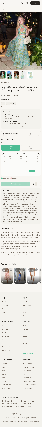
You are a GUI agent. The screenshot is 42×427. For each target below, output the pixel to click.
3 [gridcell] (26, 174)
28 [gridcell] (32, 171)
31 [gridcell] (10, 174)
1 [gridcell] (15, 174)
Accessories (6, 316)
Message (35, 134)
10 (8, 103)
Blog (24, 374)
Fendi (3, 367)
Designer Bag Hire (8, 406)
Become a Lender (29, 367)
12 (3, 103)
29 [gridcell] (37, 171)
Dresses (4, 309)
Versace (4, 371)
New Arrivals (6, 302)
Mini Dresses (27, 305)
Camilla (25, 329)
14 (13, 103)
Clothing (5, 305)
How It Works (27, 364)
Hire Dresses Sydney (9, 401)
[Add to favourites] (11, 269)
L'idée (25, 326)
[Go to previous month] (3, 154)
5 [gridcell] (37, 174)
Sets (24, 312)
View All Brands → (29, 354)
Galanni (25, 347)
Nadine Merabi (7, 336)
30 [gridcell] (4, 174)
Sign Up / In (35, 3)
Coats (25, 316)
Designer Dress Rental (23, 406)
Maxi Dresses (27, 302)
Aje (24, 333)
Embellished (27, 309)
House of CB (6, 350)
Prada (4, 381)
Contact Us (27, 378)
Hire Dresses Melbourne (26, 401)
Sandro (25, 343)
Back (5, 10)
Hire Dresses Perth (25, 404)
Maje (24, 340)
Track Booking (35, 422)
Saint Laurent (6, 388)
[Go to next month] (38, 154)
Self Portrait (6, 329)
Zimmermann (5, 83)
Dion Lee (5, 333)
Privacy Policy (27, 388)
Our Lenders (27, 371)
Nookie (25, 336)
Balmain (4, 364)
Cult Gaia (5, 340)
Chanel (4, 374)
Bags (3, 312)
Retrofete (5, 343)
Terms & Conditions (30, 381)
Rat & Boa (26, 350)
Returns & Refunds (29, 385)
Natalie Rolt (6, 347)
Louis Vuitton (6, 385)
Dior (3, 378)
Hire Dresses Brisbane (9, 404)
